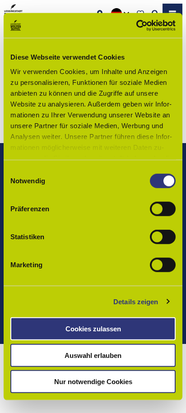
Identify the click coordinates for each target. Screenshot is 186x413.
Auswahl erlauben (93, 355)
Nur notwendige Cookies (93, 381)
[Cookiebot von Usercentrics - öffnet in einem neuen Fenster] (136, 25)
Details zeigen (135, 301)
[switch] (163, 209)
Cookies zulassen (93, 329)
